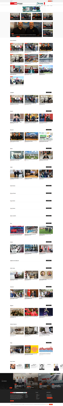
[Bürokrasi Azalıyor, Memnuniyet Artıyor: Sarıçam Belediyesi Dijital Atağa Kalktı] (31, 293)
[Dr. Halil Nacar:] (17, 174)
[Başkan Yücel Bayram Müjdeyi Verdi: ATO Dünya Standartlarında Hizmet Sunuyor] (31, 136)
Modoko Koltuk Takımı (30, 387)
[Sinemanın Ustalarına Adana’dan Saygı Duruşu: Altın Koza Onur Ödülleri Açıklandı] (46, 275)
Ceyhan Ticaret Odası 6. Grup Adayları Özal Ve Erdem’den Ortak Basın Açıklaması (37, 18)
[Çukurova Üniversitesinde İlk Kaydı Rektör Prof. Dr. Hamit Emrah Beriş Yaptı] (17, 69)
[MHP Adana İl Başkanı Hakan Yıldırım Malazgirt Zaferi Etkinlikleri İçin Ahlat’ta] (46, 69)
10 (40, 36)
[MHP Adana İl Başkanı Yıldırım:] (31, 118)
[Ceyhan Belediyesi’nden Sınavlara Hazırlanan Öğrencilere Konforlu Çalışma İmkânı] (17, 155)
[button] (11, 387)
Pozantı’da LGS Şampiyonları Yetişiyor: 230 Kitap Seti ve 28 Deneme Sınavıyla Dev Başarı (46, 159)
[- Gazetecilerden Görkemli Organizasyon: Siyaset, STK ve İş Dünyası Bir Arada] (17, 312)
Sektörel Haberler (28, 386)
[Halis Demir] (49, 366)
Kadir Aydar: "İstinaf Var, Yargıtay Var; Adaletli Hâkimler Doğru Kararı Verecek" (15, 122)
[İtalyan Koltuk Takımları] (31, 331)
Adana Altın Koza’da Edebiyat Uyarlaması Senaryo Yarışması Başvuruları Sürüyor (16, 279)
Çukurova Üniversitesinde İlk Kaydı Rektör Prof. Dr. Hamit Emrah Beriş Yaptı (16, 74)
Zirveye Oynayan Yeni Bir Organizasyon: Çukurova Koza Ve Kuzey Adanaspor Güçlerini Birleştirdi (16, 234)
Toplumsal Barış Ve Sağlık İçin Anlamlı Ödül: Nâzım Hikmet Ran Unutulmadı (31, 279)
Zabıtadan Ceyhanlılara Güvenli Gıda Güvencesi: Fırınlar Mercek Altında (45, 103)
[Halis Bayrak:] (31, 174)
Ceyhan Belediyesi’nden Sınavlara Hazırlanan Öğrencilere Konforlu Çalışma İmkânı (15, 159)
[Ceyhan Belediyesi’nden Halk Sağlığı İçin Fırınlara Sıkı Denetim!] (17, 58)
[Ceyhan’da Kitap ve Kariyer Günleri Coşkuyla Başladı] (17, 349)
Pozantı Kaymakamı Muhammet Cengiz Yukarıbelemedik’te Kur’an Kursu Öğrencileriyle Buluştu (26, 18)
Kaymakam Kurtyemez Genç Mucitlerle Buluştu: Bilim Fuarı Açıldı (45, 298)
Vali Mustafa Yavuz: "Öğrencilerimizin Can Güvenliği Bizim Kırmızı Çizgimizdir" (45, 253)
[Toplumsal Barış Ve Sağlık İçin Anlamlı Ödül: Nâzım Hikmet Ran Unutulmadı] (31, 275)
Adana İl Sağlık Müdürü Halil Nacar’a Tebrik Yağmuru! (15, 18)
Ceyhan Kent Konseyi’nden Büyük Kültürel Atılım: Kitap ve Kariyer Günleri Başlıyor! (31, 354)
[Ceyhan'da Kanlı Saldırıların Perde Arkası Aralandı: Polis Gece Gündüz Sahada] (31, 248)
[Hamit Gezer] (27, 366)
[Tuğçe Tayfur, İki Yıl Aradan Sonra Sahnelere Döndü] (31, 312)
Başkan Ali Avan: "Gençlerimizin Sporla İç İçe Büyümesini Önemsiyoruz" (30, 234)
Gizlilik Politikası (47, 404)
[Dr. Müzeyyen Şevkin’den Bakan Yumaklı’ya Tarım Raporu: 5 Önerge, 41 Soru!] (31, 69)
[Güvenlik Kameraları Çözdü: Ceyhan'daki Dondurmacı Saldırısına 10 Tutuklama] (17, 248)
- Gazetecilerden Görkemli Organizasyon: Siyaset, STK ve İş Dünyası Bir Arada (17, 316)
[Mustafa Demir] (56, 367)
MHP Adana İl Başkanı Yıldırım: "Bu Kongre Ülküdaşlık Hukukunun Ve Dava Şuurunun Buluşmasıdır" (31, 122)
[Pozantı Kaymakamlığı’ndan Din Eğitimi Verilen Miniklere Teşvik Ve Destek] (31, 47)
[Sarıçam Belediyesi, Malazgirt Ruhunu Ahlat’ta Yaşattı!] (17, 80)
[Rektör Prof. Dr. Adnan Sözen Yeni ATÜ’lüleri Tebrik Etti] (31, 155)
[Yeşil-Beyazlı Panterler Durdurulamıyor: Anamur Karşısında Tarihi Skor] (46, 230)
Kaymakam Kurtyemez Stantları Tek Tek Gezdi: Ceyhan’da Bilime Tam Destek (16, 298)
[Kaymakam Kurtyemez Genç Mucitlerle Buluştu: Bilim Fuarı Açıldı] (46, 293)
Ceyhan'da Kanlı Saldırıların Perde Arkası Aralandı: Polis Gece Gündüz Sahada (31, 253)
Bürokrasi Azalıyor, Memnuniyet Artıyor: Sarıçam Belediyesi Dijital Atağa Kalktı (31, 298)
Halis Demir (49, 364)
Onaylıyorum (51, 404)
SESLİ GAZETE (26, 396)
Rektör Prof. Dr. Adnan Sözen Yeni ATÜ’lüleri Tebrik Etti (31, 159)
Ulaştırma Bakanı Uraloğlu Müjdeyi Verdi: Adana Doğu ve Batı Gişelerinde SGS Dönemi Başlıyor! (46, 62)
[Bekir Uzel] (12, 366)
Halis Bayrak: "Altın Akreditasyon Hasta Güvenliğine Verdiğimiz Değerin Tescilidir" (31, 178)
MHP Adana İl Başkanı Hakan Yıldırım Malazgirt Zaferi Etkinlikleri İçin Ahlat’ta (45, 74)
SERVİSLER (26, 397)
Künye (37, 397)
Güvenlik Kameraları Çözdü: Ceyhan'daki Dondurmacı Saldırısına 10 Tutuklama (17, 253)
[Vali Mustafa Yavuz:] (46, 248)
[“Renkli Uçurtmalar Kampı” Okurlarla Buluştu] (46, 349)
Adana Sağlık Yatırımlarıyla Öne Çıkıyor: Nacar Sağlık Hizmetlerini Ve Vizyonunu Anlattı (48, 27)
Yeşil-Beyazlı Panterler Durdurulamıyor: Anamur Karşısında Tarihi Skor (45, 234)
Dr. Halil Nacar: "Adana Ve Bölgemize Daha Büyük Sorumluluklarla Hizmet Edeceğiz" (16, 178)
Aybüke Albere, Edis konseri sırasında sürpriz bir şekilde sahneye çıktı (45, 316)
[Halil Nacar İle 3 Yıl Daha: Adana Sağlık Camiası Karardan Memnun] (46, 174)
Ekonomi (33, 17)
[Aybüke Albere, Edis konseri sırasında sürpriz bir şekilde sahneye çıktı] (46, 312)
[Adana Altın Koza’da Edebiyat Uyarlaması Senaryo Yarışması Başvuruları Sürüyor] (17, 275)
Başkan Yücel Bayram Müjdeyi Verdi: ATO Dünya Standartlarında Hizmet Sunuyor (31, 141)
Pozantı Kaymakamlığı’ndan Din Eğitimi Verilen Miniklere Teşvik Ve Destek (48, 35)
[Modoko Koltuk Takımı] (17, 331)
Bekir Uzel (20, 364)
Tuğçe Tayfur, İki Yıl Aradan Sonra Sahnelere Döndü (31, 316)
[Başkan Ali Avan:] (31, 230)
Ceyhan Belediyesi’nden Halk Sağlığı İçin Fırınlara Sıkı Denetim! (48, 18)
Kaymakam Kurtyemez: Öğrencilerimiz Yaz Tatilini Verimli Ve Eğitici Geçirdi (31, 62)
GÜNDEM (12, 17)
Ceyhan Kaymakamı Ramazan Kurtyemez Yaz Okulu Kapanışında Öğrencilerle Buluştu (43, 386)
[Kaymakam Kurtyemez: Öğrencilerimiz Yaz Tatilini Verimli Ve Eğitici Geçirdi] (31, 58)
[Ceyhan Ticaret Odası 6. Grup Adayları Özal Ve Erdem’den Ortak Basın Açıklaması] (46, 47)
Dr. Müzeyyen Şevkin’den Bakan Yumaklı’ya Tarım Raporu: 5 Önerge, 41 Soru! (31, 74)
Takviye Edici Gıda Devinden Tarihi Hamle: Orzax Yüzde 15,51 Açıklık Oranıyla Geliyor (45, 141)
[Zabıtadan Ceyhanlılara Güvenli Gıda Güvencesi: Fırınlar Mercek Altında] (46, 99)
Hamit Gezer (34, 364)
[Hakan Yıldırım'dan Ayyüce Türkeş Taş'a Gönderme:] (46, 118)
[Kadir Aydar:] (17, 118)
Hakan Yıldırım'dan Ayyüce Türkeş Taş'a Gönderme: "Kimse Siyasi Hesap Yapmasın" (45, 122)
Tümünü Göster (48, 92)
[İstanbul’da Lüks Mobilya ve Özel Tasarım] (46, 331)
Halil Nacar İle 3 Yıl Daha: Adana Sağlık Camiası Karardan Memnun (45, 178)
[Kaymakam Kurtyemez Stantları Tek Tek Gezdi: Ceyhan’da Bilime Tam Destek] (17, 293)
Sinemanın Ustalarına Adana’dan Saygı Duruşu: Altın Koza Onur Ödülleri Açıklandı (45, 279)
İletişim (37, 396)
